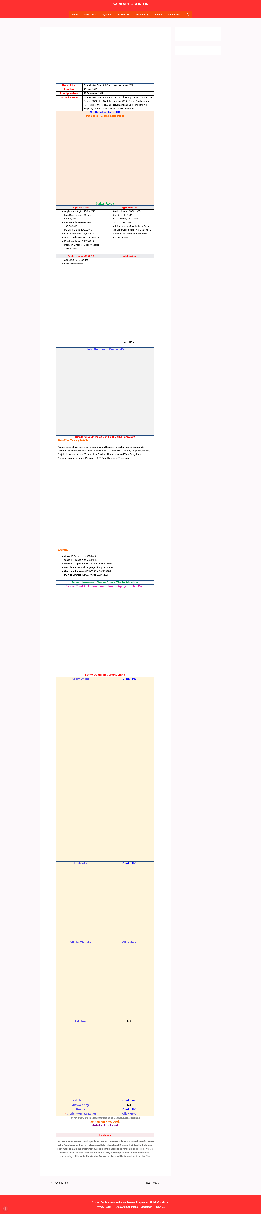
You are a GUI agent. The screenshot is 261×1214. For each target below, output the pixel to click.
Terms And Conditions (126, 1207)
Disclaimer (146, 1207)
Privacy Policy (103, 1207)
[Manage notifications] (5, 1208)
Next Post (152, 1182)
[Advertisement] (105, 61)
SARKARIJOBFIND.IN (130, 4)
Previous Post (59, 1182)
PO (134, 678)
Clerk (126, 678)
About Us (160, 1207)
